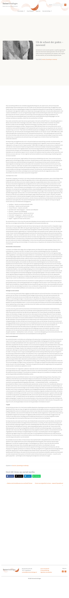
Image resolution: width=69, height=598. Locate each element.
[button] (65, 5)
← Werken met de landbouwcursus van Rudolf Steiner (19, 483)
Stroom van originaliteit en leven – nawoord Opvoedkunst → (49, 484)
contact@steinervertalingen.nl (29, 572)
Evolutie (43, 59)
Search (50, 5)
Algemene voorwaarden (46, 572)
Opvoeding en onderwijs (51, 59)
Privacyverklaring (44, 570)
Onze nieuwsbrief (44, 569)
